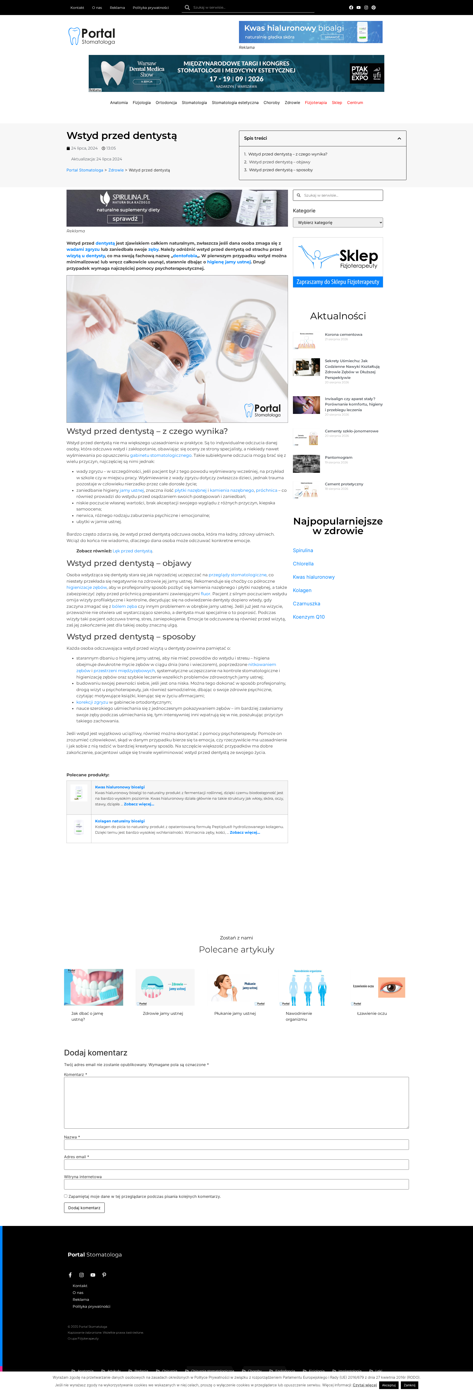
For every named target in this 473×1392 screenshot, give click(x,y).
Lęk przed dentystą (132, 550)
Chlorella (303, 564)
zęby (153, 249)
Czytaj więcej (365, 1385)
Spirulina (303, 550)
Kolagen (302, 590)
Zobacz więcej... (139, 804)
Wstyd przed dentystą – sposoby (281, 170)
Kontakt (77, 7)
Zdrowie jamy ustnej (163, 1013)
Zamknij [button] (409, 1385)
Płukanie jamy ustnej (235, 1013)
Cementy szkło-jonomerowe (351, 431)
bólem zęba (124, 606)
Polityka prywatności (151, 7)
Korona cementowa (343, 334)
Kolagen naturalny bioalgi (120, 821)
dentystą (105, 243)
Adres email (76, 1157)
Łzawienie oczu (372, 1013)
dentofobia (185, 255)
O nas (97, 7)
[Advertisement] (177, 886)
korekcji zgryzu (92, 702)
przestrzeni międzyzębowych (124, 670)
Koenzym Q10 (309, 617)
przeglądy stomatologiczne (238, 574)
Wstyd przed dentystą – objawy (279, 162)
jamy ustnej (132, 490)
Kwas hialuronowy (314, 577)
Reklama (117, 7)
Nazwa (72, 1137)
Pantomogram (339, 457)
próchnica (266, 490)
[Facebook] (351, 7)
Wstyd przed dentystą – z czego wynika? (287, 154)
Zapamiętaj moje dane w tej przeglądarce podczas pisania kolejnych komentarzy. (144, 1196)
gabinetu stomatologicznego (161, 455)
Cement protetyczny (344, 484)
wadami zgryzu (83, 249)
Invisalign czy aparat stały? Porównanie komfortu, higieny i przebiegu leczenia (354, 404)
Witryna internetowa (83, 1177)
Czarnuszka (306, 604)
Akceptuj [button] (389, 1385)
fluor (205, 593)
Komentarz (75, 1074)
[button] (399, 138)
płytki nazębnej (191, 490)
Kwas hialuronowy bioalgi (120, 787)
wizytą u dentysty (86, 255)
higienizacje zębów (87, 587)
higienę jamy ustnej (229, 261)
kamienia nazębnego (232, 490)
